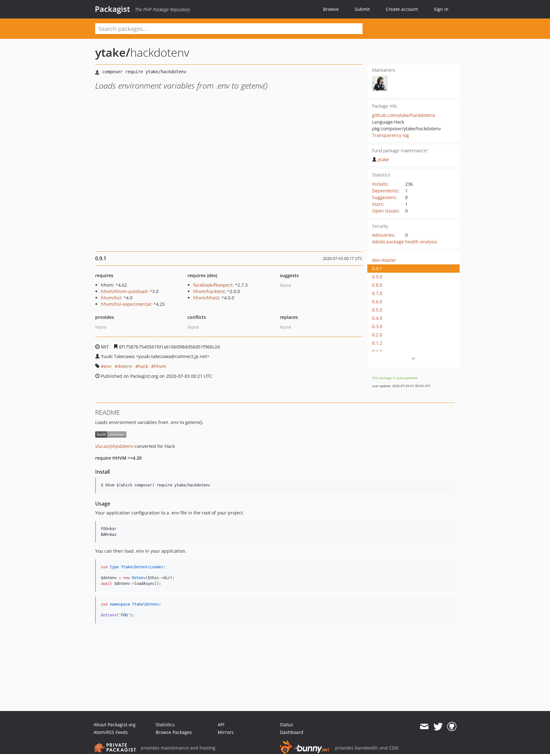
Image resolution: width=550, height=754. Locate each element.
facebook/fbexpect (212, 285)
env (107, 366)
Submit (362, 9)
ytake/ (112, 52)
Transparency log (390, 135)
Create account (402, 9)
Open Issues (385, 211)
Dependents (385, 191)
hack (143, 366)
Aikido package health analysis (404, 242)
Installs (379, 184)
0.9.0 (377, 277)
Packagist (112, 9)
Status (286, 725)
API (221, 725)
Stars (377, 204)
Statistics (165, 725)
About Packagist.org (115, 725)
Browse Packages (174, 732)
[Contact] (424, 726)
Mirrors (226, 732)
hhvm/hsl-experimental (126, 304)
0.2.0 (377, 335)
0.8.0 (377, 285)
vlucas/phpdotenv (114, 446)
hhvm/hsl (111, 298)
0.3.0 (377, 326)
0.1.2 (377, 343)
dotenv (124, 366)
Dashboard (291, 732)
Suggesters (384, 197)
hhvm (160, 366)
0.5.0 (377, 310)
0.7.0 (377, 293)
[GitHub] (451, 726)
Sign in (441, 9)
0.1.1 (377, 351)
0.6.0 (377, 301)
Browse (331, 9)
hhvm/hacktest (209, 291)
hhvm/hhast (206, 298)
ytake (383, 159)
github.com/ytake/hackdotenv (403, 115)
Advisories (383, 235)
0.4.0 (377, 318)
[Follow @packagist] (438, 726)
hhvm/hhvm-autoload (124, 291)
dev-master (384, 260)
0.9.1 (377, 268)
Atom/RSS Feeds (111, 732)
